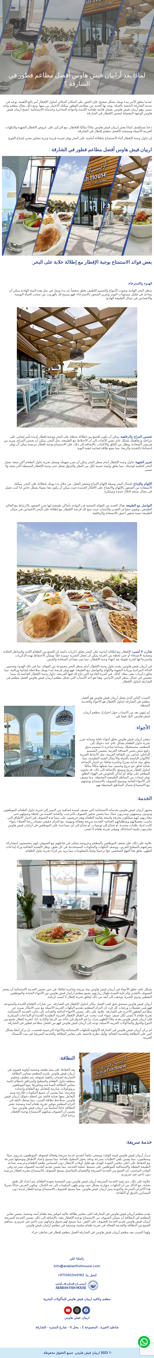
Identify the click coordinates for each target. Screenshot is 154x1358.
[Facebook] (86, 1310)
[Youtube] (68, 1310)
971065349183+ (71, 1275)
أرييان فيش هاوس (135, 666)
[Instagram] (77, 1310)
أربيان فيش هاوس (106, 698)
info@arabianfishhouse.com (77, 1266)
